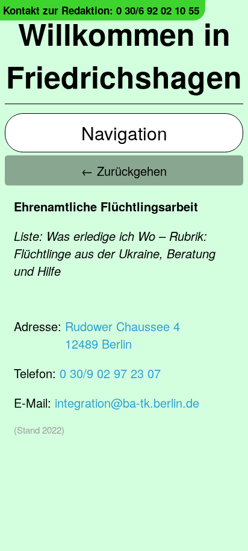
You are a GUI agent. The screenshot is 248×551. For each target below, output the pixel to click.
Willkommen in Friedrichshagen (124, 55)
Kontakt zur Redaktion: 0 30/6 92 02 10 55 (101, 10)
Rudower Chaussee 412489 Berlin (122, 334)
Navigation (124, 133)
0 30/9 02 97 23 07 (110, 373)
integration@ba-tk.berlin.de (127, 402)
